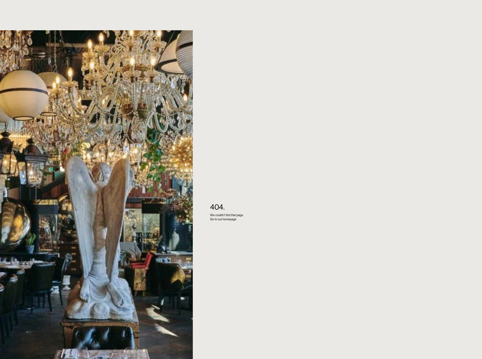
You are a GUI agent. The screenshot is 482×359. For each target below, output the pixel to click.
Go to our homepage (223, 219)
